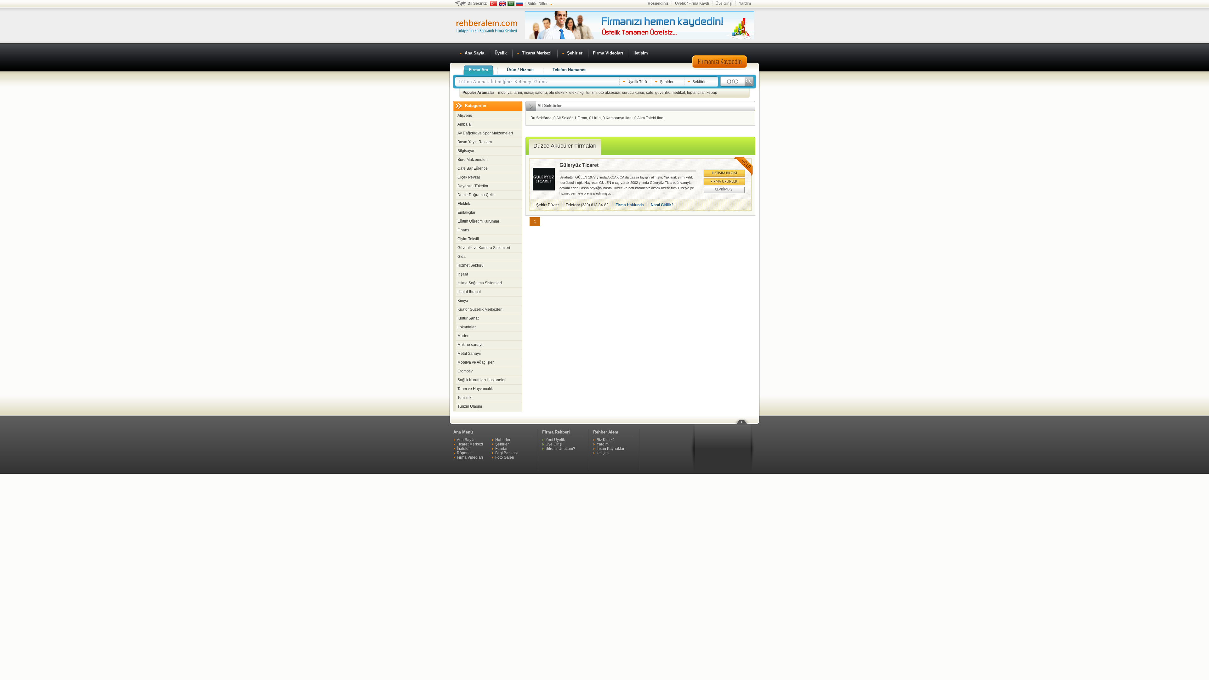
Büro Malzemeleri (472, 159)
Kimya (462, 300)
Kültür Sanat (468, 318)
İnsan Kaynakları (611, 448)
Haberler (502, 440)
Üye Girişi (724, 3)
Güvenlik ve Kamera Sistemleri (483, 248)
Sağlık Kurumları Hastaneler (481, 380)
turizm (591, 92)
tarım (518, 92)
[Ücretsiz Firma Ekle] (639, 38)
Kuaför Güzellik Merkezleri (479, 309)
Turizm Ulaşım (469, 406)
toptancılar (696, 92)
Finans (463, 230)
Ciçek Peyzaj (468, 177)
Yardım (745, 3)
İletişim (603, 453)
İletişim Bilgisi (724, 173)
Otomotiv (465, 371)
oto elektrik (558, 92)
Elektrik (463, 203)
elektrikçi (576, 92)
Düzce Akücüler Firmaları (565, 146)
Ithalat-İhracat (469, 292)
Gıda (461, 256)
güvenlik (662, 92)
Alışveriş (464, 115)
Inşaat (462, 274)
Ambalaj (464, 124)
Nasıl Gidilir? (662, 205)
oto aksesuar (609, 92)
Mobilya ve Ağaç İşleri (476, 362)
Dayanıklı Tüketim (472, 186)
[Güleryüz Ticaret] (544, 189)
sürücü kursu (633, 92)
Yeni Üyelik (555, 440)
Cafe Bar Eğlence (472, 168)
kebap (712, 92)
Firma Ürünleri (724, 182)
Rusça (519, 3)
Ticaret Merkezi (470, 444)
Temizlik (464, 397)
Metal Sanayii (469, 353)
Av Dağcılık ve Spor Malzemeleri (485, 133)
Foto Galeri (504, 457)
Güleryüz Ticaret (579, 165)
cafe (649, 92)
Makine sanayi (469, 345)
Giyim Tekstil (468, 239)
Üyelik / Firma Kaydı (692, 3)
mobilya (505, 92)
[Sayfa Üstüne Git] (744, 418)
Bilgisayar (465, 151)
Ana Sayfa (465, 440)
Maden (463, 336)
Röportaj (464, 453)
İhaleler (463, 448)
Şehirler (502, 444)
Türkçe (493, 3)
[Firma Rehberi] (486, 25)
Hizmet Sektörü (470, 265)
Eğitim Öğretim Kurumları (478, 221)
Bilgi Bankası (506, 453)
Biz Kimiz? (606, 440)
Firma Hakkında (630, 205)
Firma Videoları (470, 457)
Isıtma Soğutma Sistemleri (479, 283)
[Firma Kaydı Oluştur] (719, 69)
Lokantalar (466, 327)
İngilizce (502, 3)
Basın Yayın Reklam (474, 142)
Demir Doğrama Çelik (476, 195)
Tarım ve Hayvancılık (475, 389)
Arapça (511, 3)
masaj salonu (535, 92)
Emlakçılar (466, 212)
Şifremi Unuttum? (560, 448)
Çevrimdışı (724, 189)
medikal (678, 92)
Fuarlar (501, 448)
